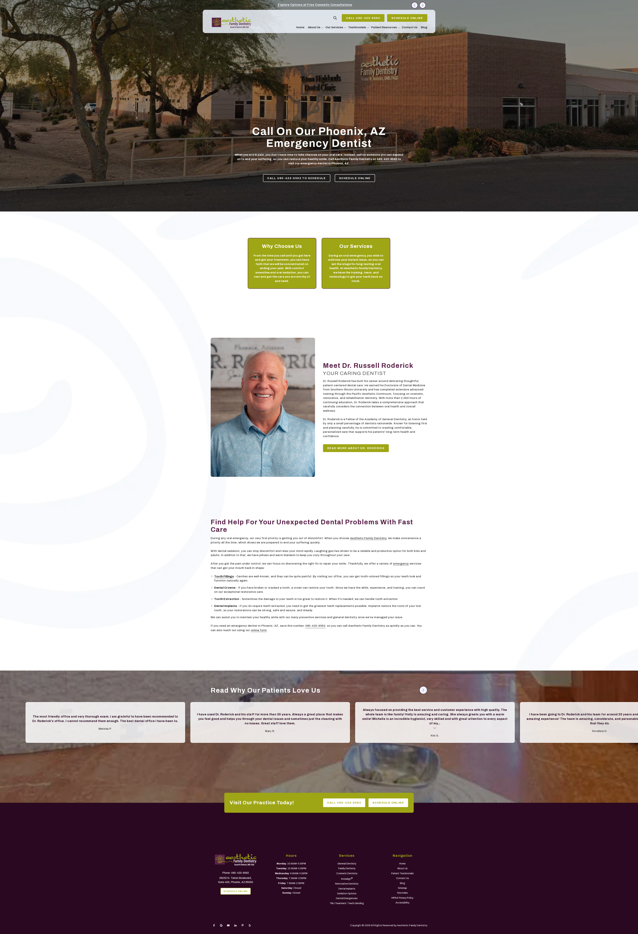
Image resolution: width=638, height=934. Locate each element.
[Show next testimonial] (423, 690)
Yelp (249, 925)
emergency (401, 563)
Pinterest (242, 925)
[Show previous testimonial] (413, 690)
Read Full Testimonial (154, 728)
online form (259, 630)
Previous (414, 5)
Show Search (335, 18)
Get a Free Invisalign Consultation (315, 4)
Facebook (214, 925)
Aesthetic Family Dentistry (368, 538)
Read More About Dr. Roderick (355, 448)
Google (221, 925)
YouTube (228, 925)
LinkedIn (235, 925)
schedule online (407, 18)
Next (422, 5)
